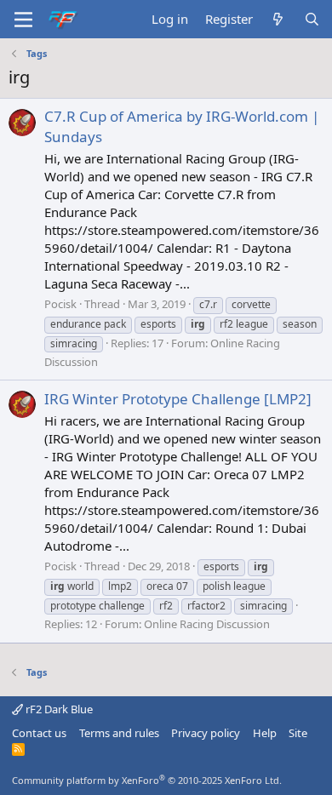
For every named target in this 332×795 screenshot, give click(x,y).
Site (298, 733)
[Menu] (23, 20)
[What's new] (278, 19)
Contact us (39, 733)
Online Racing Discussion (207, 624)
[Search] (312, 19)
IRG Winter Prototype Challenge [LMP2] (178, 399)
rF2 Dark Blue (58, 709)
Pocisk (60, 304)
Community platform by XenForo (147, 780)
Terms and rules (119, 733)
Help (265, 733)
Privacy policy (205, 733)
